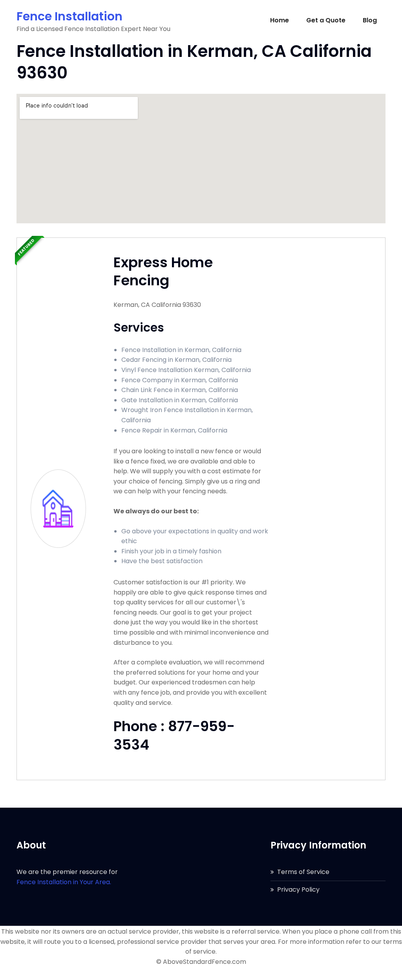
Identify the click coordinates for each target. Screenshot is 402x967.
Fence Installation (69, 16)
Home (279, 20)
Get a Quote (325, 20)
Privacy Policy (298, 889)
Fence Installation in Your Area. (63, 882)
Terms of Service (303, 871)
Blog (370, 20)
